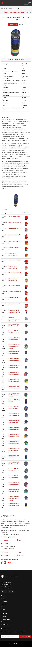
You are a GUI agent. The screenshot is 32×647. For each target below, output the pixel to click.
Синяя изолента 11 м (14, 222)
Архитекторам (4, 624)
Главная (5, 12)
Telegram (5, 543)
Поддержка (4, 601)
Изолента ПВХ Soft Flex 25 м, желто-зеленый (13, 450)
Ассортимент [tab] (13, 24)
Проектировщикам (5, 619)
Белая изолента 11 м (14, 228)
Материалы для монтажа (17, 12)
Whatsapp (5, 540)
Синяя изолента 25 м (14, 272)
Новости (3, 609)
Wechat (20, 555)
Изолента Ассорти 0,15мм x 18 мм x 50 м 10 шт (14, 312)
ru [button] (26, 3)
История (3, 606)
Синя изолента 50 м (14, 285)
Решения (3, 604)
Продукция (4, 598)
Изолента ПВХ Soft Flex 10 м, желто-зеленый (13, 346)
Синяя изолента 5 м (14, 216)
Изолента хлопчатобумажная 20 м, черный (14, 319)
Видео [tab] (21, 24)
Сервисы (3, 616)
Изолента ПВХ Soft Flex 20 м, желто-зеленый (13, 394)
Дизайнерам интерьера (7, 621)
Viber (19, 540)
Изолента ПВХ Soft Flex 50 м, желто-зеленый (13, 498)
